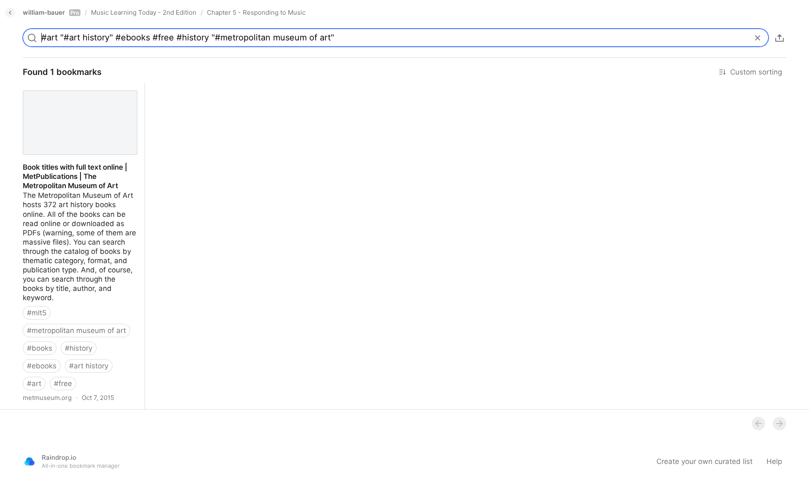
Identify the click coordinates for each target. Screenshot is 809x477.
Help (774, 461)
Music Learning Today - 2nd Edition (143, 12)
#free (63, 383)
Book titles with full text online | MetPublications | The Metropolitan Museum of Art (74, 96)
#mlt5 (36, 313)
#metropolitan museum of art (76, 330)
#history (78, 348)
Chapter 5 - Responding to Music (256, 12)
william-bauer (51, 12)
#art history (88, 366)
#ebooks (41, 366)
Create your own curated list (704, 461)
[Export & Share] (779, 38)
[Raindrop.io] (29, 461)
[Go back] (10, 13)
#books (39, 348)
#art (34, 383)
